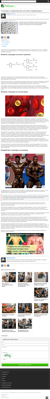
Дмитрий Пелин (12, 13)
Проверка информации (6, 385)
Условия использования (5, 397)
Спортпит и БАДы (4, 20)
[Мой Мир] (8, 37)
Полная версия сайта (6, 387)
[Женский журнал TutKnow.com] (8, 6)
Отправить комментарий (25, 364)
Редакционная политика (6, 382)
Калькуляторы (4, 374)
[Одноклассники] (5, 37)
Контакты (3, 380)
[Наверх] (47, 397)
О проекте (4, 376)
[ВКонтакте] (2, 37)
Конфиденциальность (4, 394)
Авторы (3, 378)
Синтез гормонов (6, 41)
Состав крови (5, 43)
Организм (4, 46)
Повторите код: (5, 352)
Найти (35, 1)
